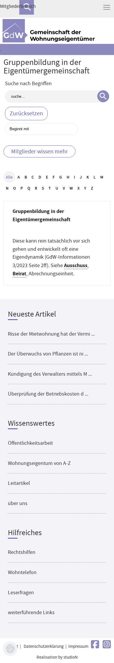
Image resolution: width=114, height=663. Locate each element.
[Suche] (103, 96)
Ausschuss (75, 265)
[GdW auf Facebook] (95, 645)
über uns (17, 503)
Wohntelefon (22, 572)
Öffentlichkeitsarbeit (30, 442)
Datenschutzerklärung (44, 646)
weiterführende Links (31, 612)
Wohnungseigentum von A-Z (39, 463)
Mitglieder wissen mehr (39, 151)
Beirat (19, 273)
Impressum (78, 646)
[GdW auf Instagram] (107, 645)
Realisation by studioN (57, 657)
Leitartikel (19, 483)
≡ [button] (107, 7)
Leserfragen (21, 592)
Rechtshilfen (21, 552)
